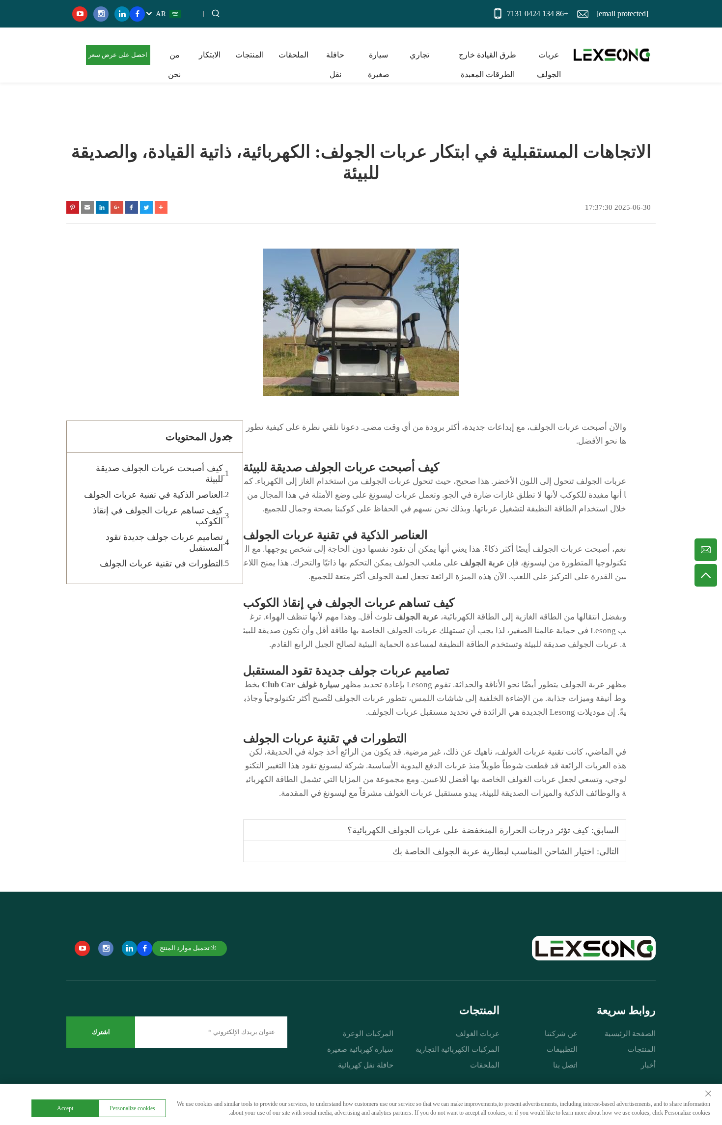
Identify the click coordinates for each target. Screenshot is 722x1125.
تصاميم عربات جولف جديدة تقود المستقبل (164, 542)
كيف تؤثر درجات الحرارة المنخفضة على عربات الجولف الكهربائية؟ (468, 830)
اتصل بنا (565, 1065)
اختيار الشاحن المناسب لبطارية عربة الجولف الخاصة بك (493, 851)
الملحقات (293, 55)
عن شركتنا (561, 1034)
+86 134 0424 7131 (537, 13)
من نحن (174, 58)
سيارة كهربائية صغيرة (360, 1049)
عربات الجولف (549, 58)
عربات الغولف (478, 1034)
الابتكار (210, 55)
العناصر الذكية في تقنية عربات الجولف (153, 495)
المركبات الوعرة (368, 1034)
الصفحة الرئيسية (630, 1034)
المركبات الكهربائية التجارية (458, 1049)
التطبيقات (562, 1049)
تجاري (419, 55)
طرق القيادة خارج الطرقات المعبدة (487, 58)
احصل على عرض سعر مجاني (117, 58)
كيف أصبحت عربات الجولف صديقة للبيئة (159, 473)
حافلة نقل (335, 58)
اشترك (101, 1032)
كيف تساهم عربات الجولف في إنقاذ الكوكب (158, 516)
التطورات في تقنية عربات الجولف (161, 563)
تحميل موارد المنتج (185, 948)
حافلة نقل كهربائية (365, 1065)
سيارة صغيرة (378, 58)
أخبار (648, 1065)
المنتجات (249, 55)
